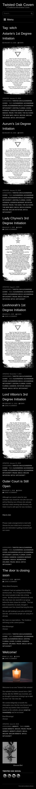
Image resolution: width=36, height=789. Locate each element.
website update (16, 731)
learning (6, 559)
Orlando (5, 562)
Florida (5, 386)
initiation (28, 110)
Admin (21, 42)
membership (21, 559)
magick (5, 113)
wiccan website (15, 733)
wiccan (22, 115)
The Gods (18, 113)
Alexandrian (18, 103)
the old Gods (27, 113)
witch (13, 118)
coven (28, 108)
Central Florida (18, 108)
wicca (16, 115)
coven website (8, 729)
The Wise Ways (7, 115)
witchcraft (20, 118)
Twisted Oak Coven (18, 5)
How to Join (6, 515)
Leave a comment (10, 229)
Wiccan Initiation (15, 210)
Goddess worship (17, 110)
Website (15, 726)
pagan (11, 113)
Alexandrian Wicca (15, 105)
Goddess (5, 110)
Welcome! (9, 652)
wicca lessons (25, 207)
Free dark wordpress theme (26, 786)
